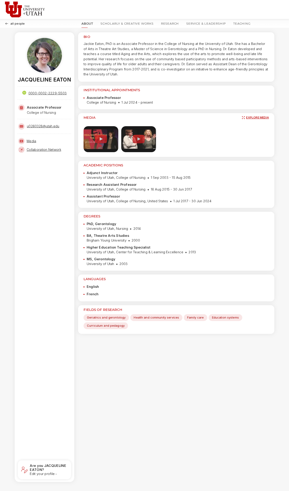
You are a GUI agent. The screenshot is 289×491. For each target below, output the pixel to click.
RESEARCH (170, 23)
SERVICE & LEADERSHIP (206, 23)
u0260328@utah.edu (43, 126)
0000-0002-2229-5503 (47, 93)
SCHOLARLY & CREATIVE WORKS (127, 23)
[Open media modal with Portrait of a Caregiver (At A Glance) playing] (138, 139)
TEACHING (241, 23)
